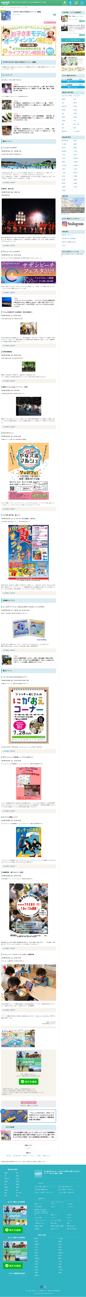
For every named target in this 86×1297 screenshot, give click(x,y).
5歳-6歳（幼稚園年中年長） (69, 242)
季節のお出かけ (71, 1226)
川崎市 (63, 169)
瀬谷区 (75, 113)
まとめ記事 (76, 131)
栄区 (63, 113)
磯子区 (75, 102)
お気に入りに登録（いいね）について (44, 1192)
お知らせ (53, 1206)
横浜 (70, 4)
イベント (28, 1148)
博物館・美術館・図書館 (57, 1226)
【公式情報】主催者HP (8, 182)
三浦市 (75, 151)
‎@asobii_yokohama (74, 81)
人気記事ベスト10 (39, 1223)
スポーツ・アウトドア (40, 1220)
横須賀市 (64, 151)
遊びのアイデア (55, 1228)
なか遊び (69, 1214)
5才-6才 (25, 1155)
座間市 (63, 162)
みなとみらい (77, 95)
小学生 (39, 1155)
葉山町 (63, 176)
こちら (9, 1094)
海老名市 (76, 158)
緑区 (63, 127)
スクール (69, 1217)
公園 (68, 1223)
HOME (65, 3)
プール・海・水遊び (56, 1220)
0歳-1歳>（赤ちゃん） (68, 235)
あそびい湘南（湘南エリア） (42, 1186)
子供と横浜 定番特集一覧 (41, 1189)
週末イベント (47, 1155)
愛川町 (75, 172)
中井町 (36, 1264)
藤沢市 (75, 140)
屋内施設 (37, 1228)
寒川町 (63, 179)
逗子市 (63, 154)
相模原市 (76, 165)
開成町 (75, 179)
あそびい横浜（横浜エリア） (65, 1186)
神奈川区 (64, 106)
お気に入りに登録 (50, 22)
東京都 (63, 190)
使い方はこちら (65, 214)
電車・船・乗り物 (71, 1228)
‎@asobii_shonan (74, 87)
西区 (63, 124)
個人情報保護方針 (56, 1290)
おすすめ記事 (38, 1206)
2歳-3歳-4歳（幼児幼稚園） (69, 238)
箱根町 (75, 183)
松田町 (63, 183)
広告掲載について (43, 1290)
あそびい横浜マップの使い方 (65, 1189)
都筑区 (63, 117)
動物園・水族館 (39, 1226)
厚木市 (75, 154)
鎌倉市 (75, 144)
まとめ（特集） (39, 1217)
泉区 (63, 102)
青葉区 (63, 99)
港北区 (75, 110)
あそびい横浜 (40, 1293)
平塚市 (63, 147)
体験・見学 (54, 1223)
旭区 (75, 99)
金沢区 (75, 106)
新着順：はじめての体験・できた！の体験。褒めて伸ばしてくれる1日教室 (41, 1212)
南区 (75, 127)
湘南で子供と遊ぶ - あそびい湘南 (5, 3)
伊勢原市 (76, 162)
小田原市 (64, 165)
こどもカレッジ (71, 1206)
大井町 (75, 169)
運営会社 (50, 1290)
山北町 (36, 1269)
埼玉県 (75, 186)
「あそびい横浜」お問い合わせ (66, 1192)
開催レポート (54, 1214)
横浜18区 (64, 131)
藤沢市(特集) (65, 140)
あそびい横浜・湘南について (32, 1290)
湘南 (76, 3)
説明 (36, 1105)
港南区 (63, 110)
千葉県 (63, 186)
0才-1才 (9, 1155)
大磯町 (75, 176)
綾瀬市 (60, 1249)
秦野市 (75, 147)
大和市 (63, 158)
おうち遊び (70, 1203)
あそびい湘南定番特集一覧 (73, 40)
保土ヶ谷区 (76, 124)
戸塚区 (63, 120)
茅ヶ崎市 (64, 144)
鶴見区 (75, 117)
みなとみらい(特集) (67, 95)
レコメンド (70, 1220)
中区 (75, 120)
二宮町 (63, 172)
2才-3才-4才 (17, 1155)
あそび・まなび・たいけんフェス (57, 1203)
